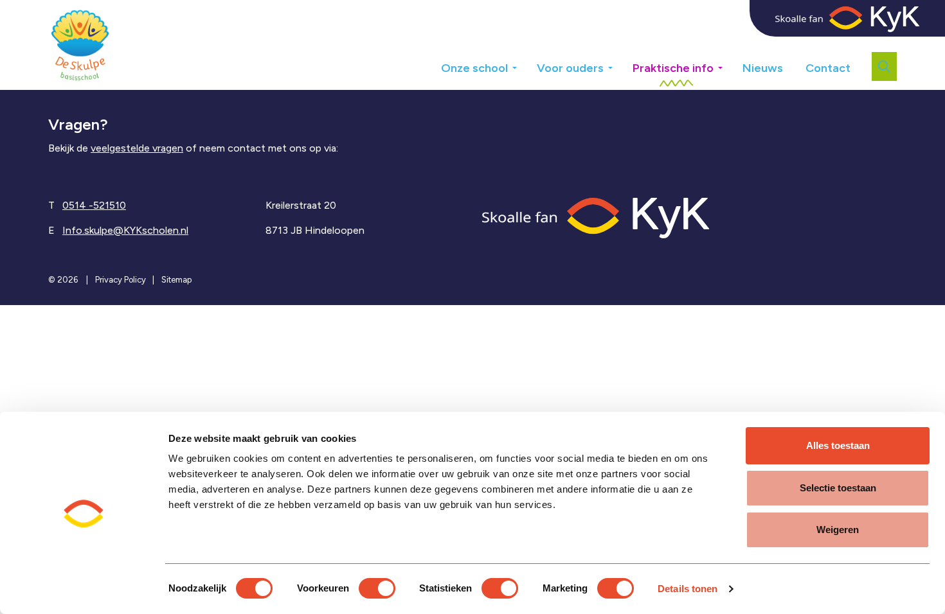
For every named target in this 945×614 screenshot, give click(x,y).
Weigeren (837, 529)
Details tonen (687, 588)
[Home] (595, 217)
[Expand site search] (884, 66)
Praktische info (673, 68)
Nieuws (762, 68)
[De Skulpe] (80, 45)
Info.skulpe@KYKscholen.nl (125, 230)
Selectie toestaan (838, 487)
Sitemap (176, 280)
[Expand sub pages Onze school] (524, 63)
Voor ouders (570, 68)
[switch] (377, 588)
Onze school (474, 68)
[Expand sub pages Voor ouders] (619, 63)
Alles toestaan (838, 445)
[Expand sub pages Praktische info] (729, 63)
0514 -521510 (94, 205)
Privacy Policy (120, 280)
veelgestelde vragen (137, 148)
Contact (828, 68)
